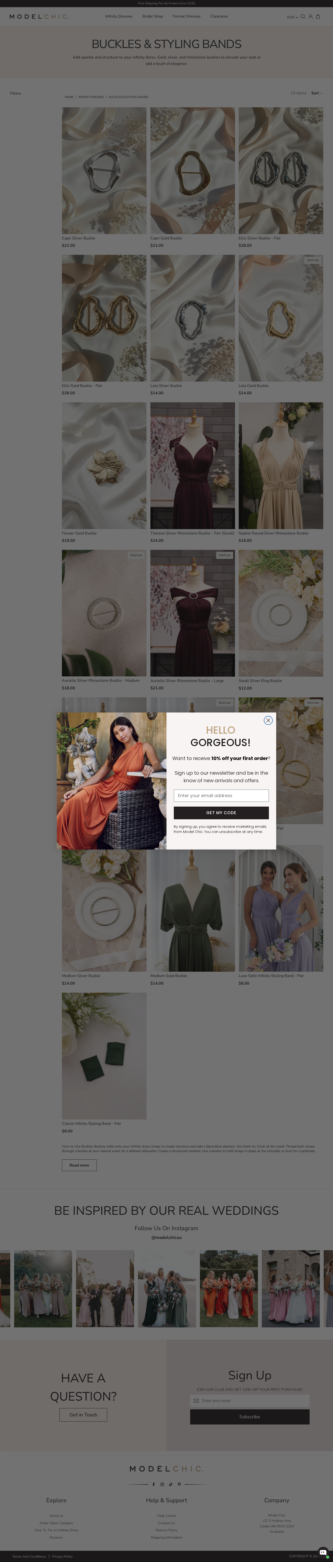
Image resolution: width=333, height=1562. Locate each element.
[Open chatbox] (323, 1553)
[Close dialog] (268, 720)
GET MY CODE (221, 813)
